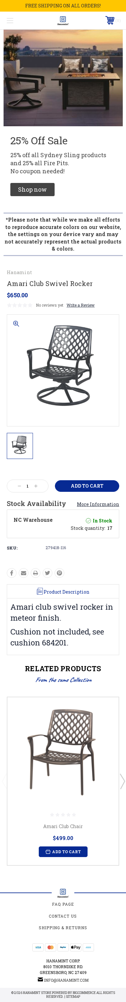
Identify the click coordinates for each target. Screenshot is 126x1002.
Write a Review (81, 305)
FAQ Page (63, 904)
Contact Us (63, 916)
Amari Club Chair (63, 826)
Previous (4, 781)
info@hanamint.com (66, 980)
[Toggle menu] (18, 20)
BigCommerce (84, 993)
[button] (32, 189)
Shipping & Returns (63, 927)
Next (122, 781)
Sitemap (73, 997)
